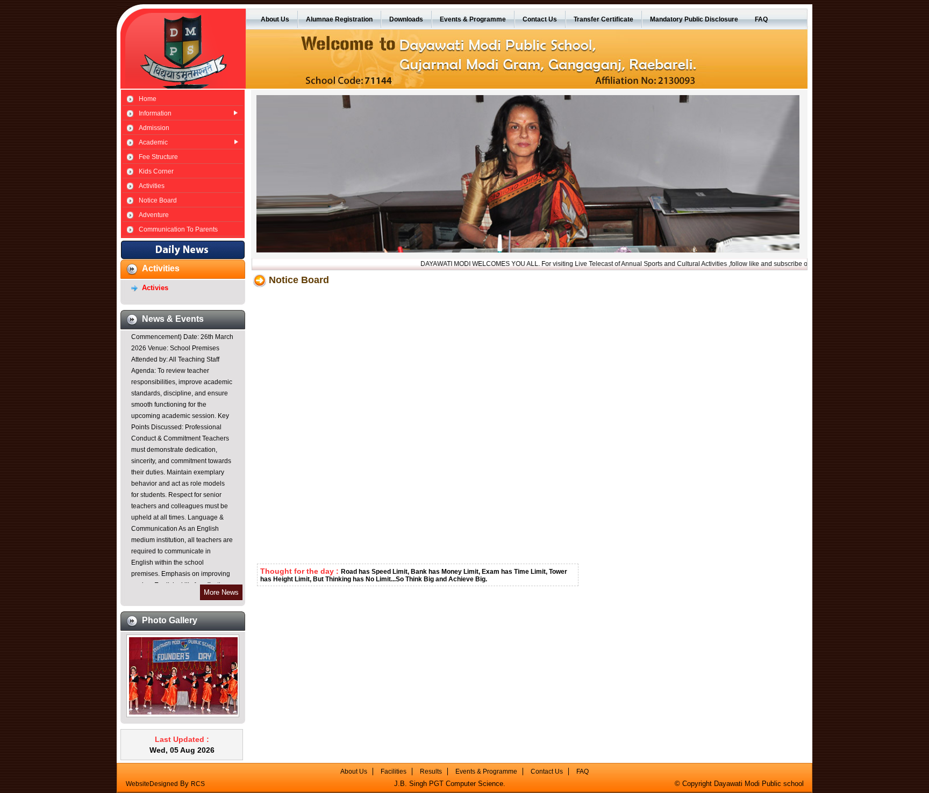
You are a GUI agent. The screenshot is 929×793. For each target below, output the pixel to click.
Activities (152, 186)
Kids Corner (156, 171)
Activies (155, 288)
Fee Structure (158, 157)
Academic (153, 142)
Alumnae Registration (339, 19)
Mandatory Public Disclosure (694, 19)
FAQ (761, 19)
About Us (275, 19)
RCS (198, 784)
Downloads (406, 19)
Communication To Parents (178, 229)
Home (147, 99)
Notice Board (158, 200)
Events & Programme (473, 19)
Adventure (154, 215)
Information (155, 113)
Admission (154, 128)
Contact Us (540, 19)
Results (431, 771)
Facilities (393, 771)
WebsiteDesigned (152, 784)
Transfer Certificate (603, 19)
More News (221, 592)
